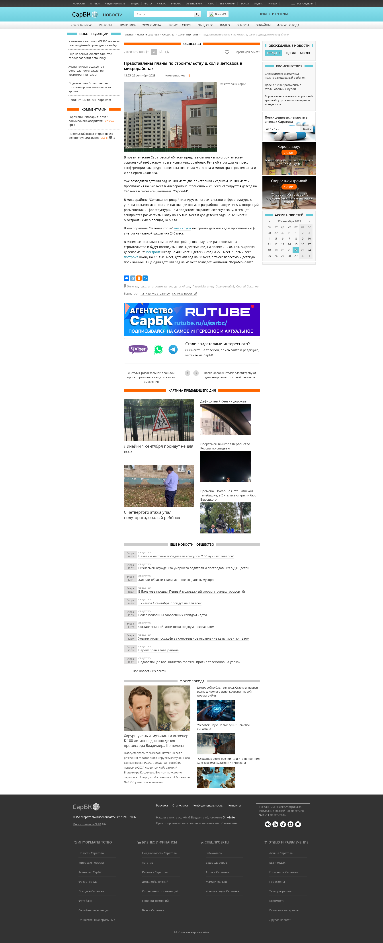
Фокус (161, 3)
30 (282, 233)
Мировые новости (91, 863)
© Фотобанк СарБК (233, 84)
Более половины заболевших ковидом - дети (172, 615)
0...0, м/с (220, 14)
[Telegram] (132, 278)
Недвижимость (115, 3)
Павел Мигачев (202, 286)
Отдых (258, 3)
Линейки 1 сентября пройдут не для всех (169, 603)
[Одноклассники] (139, 278)
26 (275, 256)
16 (302, 244)
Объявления (194, 3)
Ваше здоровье (216, 863)
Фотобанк (85, 901)
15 (295, 244)
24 (309, 250)
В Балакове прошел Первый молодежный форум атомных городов (189, 591)
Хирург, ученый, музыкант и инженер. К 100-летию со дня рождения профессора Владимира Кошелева (156, 740)
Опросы (242, 25)
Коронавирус (81, 25)
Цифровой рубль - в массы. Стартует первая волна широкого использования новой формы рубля (227, 691)
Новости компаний (155, 901)
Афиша (272, 3)
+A (160, 51)
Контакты (234, 805)
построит (153, 252)
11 (269, 244)
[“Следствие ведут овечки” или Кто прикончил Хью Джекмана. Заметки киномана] (228, 777)
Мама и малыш (216, 882)
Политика (128, 25)
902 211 (264, 815)
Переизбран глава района (158, 650)
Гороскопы (277, 882)
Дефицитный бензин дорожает (89, 100)
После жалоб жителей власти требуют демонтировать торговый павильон (230, 375)
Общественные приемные (96, 920)
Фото (148, 3)
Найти (306, 129)
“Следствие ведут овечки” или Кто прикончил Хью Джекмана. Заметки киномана (228, 761)
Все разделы (305, 3)
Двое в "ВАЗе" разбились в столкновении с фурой (283, 87)
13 (282, 244)
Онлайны (263, 25)
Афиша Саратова (281, 853)
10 (309, 238)
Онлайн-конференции (93, 910)
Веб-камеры (227, 3)
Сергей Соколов (247, 286)
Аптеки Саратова (217, 872)
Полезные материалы (284, 910)
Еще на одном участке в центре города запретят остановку (90, 56)
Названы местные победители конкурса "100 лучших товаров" (186, 556)
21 (289, 250)
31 (289, 233)
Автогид (147, 863)
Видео (135, 3)
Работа (176, 3)
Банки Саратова (153, 910)
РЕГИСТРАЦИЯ (280, 14)
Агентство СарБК (90, 872)
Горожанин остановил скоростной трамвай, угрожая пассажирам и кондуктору (289, 100)
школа (145, 286)
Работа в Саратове (155, 872)
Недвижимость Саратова (159, 853)
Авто (211, 3)
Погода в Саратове (91, 891)
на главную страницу (155, 293)
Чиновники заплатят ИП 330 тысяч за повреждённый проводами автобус (93, 43)
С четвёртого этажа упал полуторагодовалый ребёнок (285, 76)
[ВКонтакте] (126, 278)
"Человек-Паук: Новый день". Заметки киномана (223, 727)
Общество (205, 25)
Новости (79, 3)
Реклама (162, 805)
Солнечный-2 (225, 286)
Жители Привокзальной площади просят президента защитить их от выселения (151, 377)
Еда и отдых (277, 863)
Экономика (151, 25)
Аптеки (95, 3)
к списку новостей (184, 293)
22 (295, 250)
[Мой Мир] (145, 278)
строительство (162, 286)
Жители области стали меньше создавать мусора (176, 580)
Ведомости (276, 901)
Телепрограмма (280, 891)
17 (309, 244)
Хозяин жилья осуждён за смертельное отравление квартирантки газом (86, 70)
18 (269, 250)
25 (269, 256)
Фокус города (288, 25)
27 (282, 256)
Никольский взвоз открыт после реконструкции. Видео (90, 136)
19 (275, 250)
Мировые (106, 25)
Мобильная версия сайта (191, 932)
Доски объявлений (155, 882)
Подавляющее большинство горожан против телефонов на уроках (89, 87)
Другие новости (280, 920)
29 (275, 233)
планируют (182, 228)
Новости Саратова (91, 853)
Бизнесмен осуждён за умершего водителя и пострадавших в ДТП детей (193, 568)
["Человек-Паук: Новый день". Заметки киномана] (228, 743)
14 (289, 244)
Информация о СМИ (87, 824)
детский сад (182, 286)
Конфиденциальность (207, 805)
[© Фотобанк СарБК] (170, 117)
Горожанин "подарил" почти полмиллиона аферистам (88, 119)
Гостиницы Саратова (283, 872)
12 (275, 244)
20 (282, 250)
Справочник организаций (160, 891)
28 (269, 233)
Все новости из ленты (149, 671)
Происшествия (179, 25)
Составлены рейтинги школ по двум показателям (176, 627)
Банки (244, 3)
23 (302, 250)
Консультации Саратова (222, 891)
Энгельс (132, 286)
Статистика (180, 805)
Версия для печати (247, 52)
